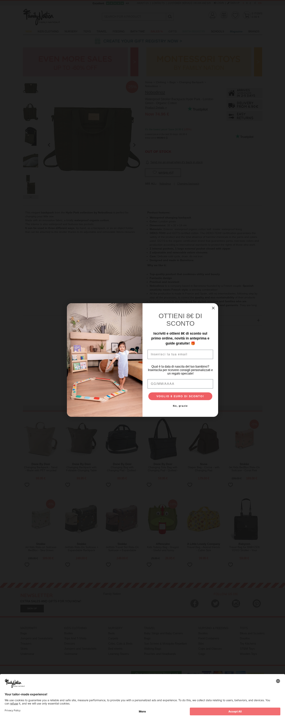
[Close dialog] (213, 308)
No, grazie (180, 406)
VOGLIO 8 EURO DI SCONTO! (180, 396)
